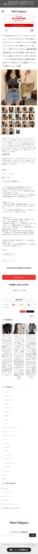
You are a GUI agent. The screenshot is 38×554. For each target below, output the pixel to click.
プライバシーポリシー (10, 504)
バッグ (5, 439)
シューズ (5, 443)
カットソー (8, 396)
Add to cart (19, 277)
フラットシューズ (10, 463)
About (5, 488)
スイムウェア (7, 467)
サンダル (7, 447)
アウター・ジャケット (9, 435)
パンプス (7, 459)
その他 (7, 416)
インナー (7, 412)
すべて (6, 304)
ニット (7, 404)
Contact (6, 500)
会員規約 (34, 545)
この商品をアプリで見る (19, 290)
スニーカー (8, 455)
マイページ (7, 496)
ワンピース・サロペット (10, 427)
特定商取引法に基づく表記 (11, 508)
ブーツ (7, 451)
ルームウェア (7, 471)
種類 (3, 254)
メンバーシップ (8, 492)
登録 (32, 535)
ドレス (5, 475)
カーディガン (8, 408)
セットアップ (7, 431)
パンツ (5, 423)
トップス (5, 392)
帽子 (4, 479)
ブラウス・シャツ (10, 400)
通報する (32, 316)
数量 (3, 260)
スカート (5, 420)
